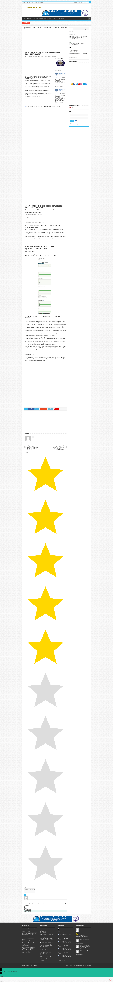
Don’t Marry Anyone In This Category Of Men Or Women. (29, 943)
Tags (85, 29)
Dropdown (31, 2)
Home (25, 18)
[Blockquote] (36, 903)
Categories (29, 18)
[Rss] (74, 2)
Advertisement (25, 2)
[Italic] (27, 903)
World (40, 18)
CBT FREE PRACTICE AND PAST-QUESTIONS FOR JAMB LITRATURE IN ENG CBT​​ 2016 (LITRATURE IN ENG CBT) (78, 55)
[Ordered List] (33, 903)
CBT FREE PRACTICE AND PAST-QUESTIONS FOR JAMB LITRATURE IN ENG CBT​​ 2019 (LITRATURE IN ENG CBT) (60, 82)
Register (71, 123)
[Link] (40, 903)
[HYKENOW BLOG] (33, 7)
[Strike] (31, 903)
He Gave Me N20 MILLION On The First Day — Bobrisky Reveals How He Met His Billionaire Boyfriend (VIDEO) (29, 949)
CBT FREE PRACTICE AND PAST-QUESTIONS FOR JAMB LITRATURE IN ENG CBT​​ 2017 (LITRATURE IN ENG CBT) (78, 49)
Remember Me (79, 120)
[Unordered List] (35, 903)
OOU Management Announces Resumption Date (60, 67)
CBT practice (53, 351)
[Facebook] (75, 2)
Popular (75, 29)
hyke (27, 56)
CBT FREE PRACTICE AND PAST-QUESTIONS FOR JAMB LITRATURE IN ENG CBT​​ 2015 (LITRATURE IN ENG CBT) (52, 22)
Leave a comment (48, 56)
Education (30, 27)
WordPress (80, 965)
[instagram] (81, 2)
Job (34, 18)
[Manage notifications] (110, 980)
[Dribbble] (79, 2)
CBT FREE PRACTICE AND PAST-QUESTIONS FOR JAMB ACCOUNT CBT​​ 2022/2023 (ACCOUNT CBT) (46, 944)
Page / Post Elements (39, 2)
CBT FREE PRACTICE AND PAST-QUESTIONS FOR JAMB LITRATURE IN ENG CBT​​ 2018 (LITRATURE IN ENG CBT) (60, 98)
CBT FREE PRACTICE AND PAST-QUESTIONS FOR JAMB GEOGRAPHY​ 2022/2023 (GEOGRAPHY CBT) (58, 447)
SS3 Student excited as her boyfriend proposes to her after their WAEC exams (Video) (47, 958)
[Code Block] (38, 903)
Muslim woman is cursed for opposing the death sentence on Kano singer (46, 930)
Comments (81, 29)
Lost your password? (74, 124)
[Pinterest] (78, 2)
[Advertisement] (45, 40)
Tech (37, 18)
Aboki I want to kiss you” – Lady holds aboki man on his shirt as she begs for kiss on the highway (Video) (47, 951)
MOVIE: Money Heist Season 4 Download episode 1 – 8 (29, 934)
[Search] (90, 2)
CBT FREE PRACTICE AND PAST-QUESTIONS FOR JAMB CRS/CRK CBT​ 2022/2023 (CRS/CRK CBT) (33, 447)
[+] (43, 903)
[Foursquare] (80, 2)
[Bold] (25, 903)
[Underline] (29, 903)
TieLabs (89, 965)
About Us (55, 18)
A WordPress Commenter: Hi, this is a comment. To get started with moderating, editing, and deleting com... (82, 935)
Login (25, 887)
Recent (71, 29)
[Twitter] (76, 2)
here (33, 354)
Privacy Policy (49, 18)
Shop (45, 18)
